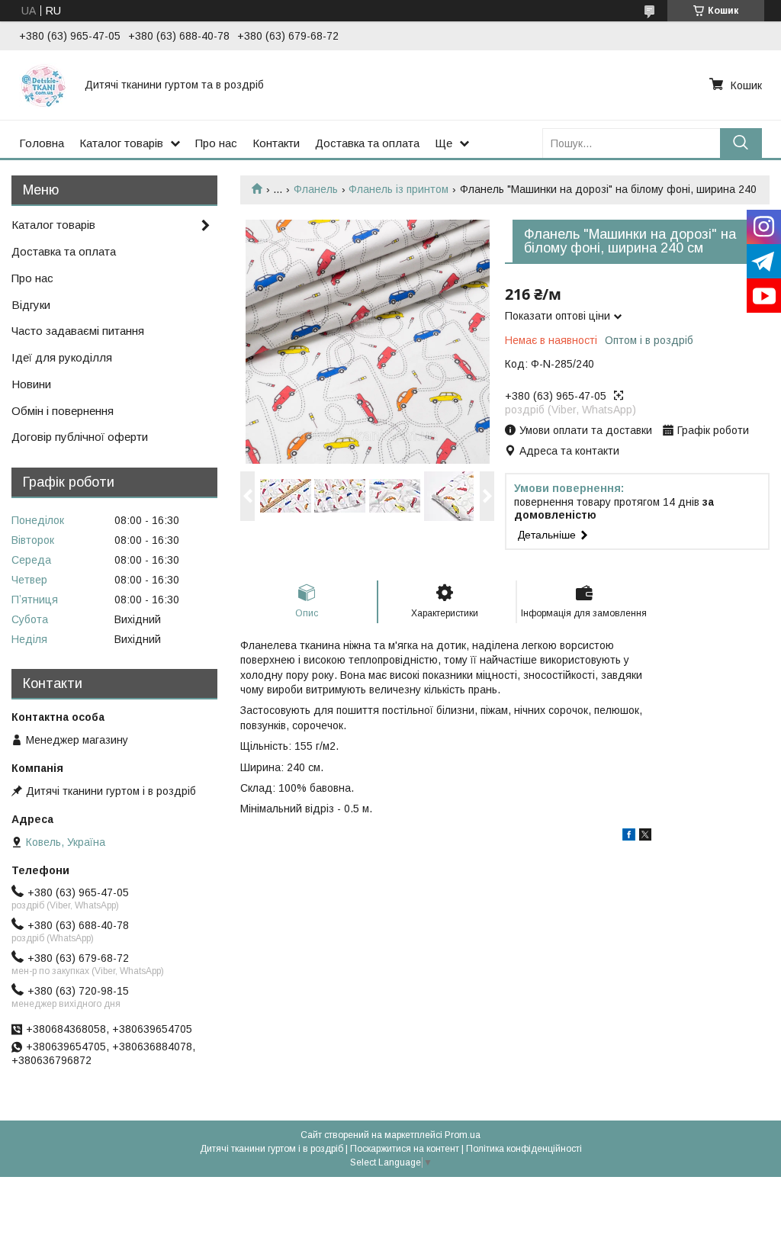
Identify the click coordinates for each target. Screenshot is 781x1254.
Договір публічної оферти (79, 436)
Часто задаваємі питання (77, 330)
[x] (645, 837)
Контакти (276, 143)
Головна (41, 143)
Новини (31, 384)
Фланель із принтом (398, 189)
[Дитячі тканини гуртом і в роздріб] (42, 85)
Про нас (216, 143)
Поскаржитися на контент (404, 1148)
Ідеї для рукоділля (61, 357)
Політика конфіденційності (524, 1148)
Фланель (316, 189)
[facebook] (628, 837)
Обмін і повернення (62, 410)
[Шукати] (741, 143)
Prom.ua (462, 1135)
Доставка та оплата (367, 143)
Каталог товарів (121, 143)
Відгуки (30, 304)
